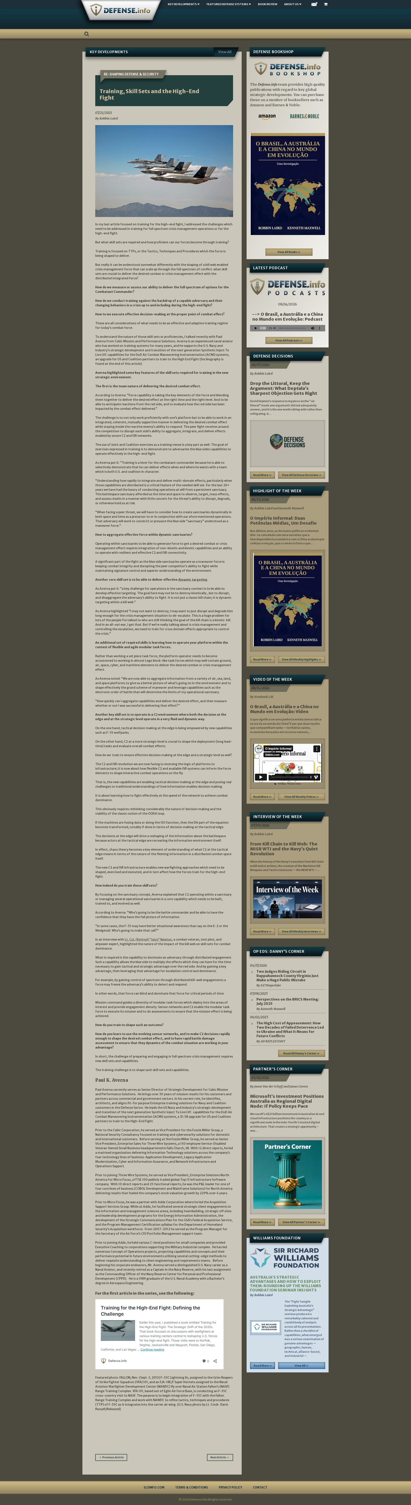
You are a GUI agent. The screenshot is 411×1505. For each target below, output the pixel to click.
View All (225, 52)
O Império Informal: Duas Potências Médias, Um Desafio (283, 520)
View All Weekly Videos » (301, 797)
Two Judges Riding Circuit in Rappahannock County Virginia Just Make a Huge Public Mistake (287, 975)
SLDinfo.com (154, 1487)
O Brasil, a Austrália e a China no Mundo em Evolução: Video (284, 709)
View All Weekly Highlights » (302, 659)
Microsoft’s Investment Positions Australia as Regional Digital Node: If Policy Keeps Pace (287, 1101)
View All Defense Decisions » (302, 475)
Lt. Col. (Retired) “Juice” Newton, (149, 939)
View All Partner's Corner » (301, 1222)
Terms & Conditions (191, 1487)
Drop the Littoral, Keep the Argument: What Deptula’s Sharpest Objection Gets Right (283, 388)
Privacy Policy (230, 1487)
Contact (260, 1487)
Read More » (262, 475)
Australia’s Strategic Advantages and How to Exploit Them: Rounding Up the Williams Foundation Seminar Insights (285, 1284)
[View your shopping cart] (326, 4)
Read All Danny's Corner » (301, 1053)
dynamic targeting (192, 580)
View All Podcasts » (289, 340)
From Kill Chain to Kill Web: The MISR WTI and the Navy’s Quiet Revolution (284, 848)
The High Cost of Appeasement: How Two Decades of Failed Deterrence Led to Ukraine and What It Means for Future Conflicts (290, 1029)
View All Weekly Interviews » (302, 931)
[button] (255, 184)
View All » (302, 1365)
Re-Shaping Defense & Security (131, 74)
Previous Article (113, 1457)
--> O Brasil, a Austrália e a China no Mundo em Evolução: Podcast (287, 316)
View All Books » (289, 252)
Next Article (218, 1457)
